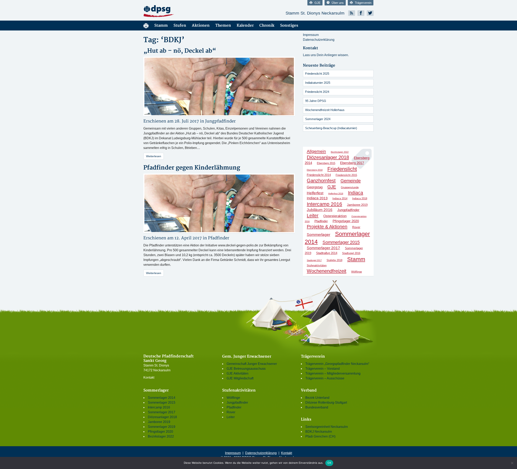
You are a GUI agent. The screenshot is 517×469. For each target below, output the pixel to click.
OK (329, 462)
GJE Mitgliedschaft (240, 378)
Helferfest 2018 (335, 193)
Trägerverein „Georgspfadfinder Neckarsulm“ (337, 363)
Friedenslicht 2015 (346, 175)
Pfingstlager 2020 (346, 221)
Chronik (266, 25)
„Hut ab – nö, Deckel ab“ (179, 50)
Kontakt (148, 377)
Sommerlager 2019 (161, 426)
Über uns (338, 2)
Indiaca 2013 (317, 198)
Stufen (179, 25)
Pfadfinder (218, 238)
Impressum (311, 35)
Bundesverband (316, 407)
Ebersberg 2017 (352, 163)
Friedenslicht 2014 (319, 175)
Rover (356, 227)
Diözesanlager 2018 (328, 157)
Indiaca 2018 (359, 198)
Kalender (245, 25)
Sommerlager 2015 (341, 242)
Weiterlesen (153, 156)
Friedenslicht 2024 (317, 91)
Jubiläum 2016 (319, 210)
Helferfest (315, 193)
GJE (317, 2)
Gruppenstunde (350, 187)
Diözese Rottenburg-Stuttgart (326, 402)
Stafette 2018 (334, 260)
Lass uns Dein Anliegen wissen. (326, 55)
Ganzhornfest (321, 180)
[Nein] (512, 463)
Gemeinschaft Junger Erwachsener (252, 363)
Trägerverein (363, 2)
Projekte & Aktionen (327, 226)
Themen (223, 25)
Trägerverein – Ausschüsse (324, 378)
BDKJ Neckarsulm (318, 431)
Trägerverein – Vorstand (322, 368)
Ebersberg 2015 (326, 163)
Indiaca (355, 192)
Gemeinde (350, 180)
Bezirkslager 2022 (340, 152)
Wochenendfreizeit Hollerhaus (325, 110)
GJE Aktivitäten (237, 373)
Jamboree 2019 (357, 204)
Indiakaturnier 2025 (317, 82)
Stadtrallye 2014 (326, 253)
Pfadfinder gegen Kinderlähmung (191, 167)
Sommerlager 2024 (317, 119)
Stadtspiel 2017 (314, 260)
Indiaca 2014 (339, 198)
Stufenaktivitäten (317, 265)
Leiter (312, 215)
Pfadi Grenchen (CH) (320, 436)
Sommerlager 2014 (161, 397)
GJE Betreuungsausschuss (246, 368)
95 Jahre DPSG (315, 101)
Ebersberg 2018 (315, 170)
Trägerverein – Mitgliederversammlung (332, 373)
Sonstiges (289, 25)
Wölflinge (356, 271)
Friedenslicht (342, 169)
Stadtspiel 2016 (351, 253)
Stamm (161, 25)
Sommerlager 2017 (323, 248)
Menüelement (146, 25)
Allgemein (316, 151)
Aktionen (201, 25)
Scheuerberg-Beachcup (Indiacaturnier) (331, 128)
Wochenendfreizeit (326, 271)
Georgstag (315, 187)
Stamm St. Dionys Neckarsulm (315, 13)
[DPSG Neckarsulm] (179, 11)
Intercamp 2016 (324, 204)
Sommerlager (318, 234)
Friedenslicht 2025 (317, 73)
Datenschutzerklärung (318, 39)
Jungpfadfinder (220, 121)
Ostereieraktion (335, 216)
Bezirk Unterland (317, 397)
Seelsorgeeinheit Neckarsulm (326, 426)
